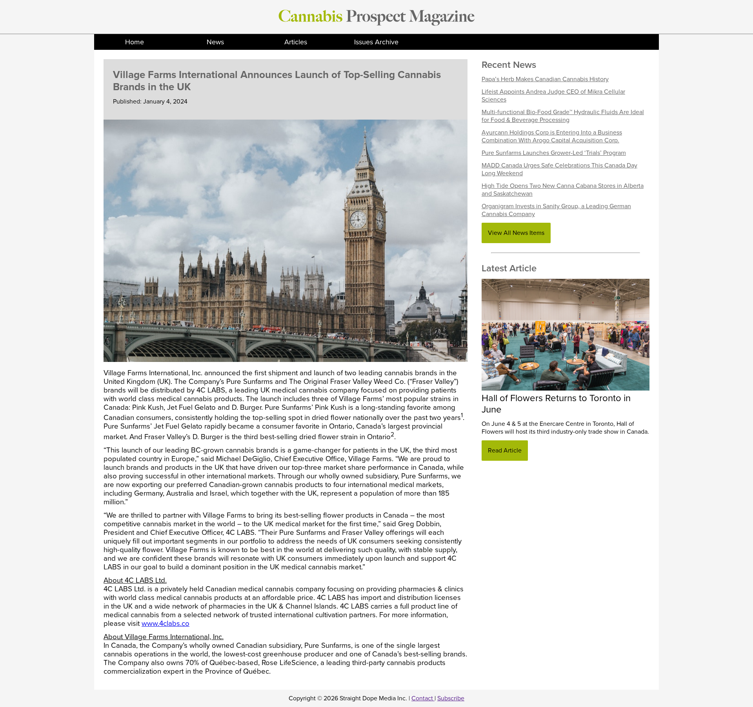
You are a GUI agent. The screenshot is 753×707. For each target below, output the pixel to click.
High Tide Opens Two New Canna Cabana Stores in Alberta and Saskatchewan (563, 190)
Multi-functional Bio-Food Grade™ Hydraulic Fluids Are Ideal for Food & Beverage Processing (563, 116)
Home (134, 42)
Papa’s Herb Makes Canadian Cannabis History (545, 79)
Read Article (505, 450)
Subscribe (450, 698)
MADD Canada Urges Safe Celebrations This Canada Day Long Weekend (559, 169)
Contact (423, 698)
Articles (295, 42)
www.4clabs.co (165, 623)
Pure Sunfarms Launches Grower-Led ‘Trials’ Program (554, 153)
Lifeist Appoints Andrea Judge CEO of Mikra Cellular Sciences (553, 96)
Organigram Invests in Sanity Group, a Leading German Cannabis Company (556, 210)
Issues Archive (376, 42)
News (215, 42)
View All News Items (516, 233)
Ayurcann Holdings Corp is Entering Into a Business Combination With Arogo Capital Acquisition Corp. (552, 136)
